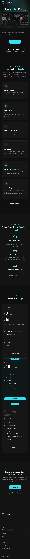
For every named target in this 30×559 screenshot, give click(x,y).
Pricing (3, 527)
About (3, 536)
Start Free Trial (15, 353)
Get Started (15, 398)
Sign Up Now (15, 42)
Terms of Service (6, 548)
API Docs (8, 529)
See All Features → (15, 203)
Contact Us (15, 492)
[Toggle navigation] (27, 2)
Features (4, 525)
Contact (4, 539)
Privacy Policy (5, 545)
